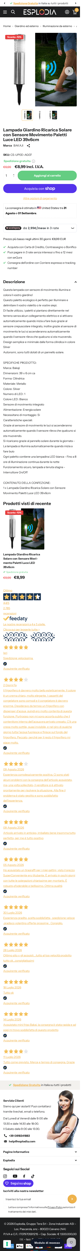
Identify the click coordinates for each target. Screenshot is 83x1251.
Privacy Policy (55, 1207)
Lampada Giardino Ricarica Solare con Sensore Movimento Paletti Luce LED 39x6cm (21, 561)
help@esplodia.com (22, 1141)
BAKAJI (18, 145)
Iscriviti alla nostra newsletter (23, 1191)
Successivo (42, 637)
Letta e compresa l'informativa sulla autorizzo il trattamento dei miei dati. (41, 1209)
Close (40, 1152)
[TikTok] (32, 1176)
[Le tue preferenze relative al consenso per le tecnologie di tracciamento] (7, 1244)
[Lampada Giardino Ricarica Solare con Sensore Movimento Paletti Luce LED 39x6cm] (23, 529)
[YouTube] (15, 1176)
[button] (14, 172)
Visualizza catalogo (5, 12)
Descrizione (14, 282)
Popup (33, 161)
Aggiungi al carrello (47, 175)
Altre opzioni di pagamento (40, 198)
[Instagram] (5, 1176)
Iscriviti (72, 1199)
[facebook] (24, 1176)
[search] (13, 12)
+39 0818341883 (19, 1136)
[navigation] (4, 3)
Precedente (15, 637)
